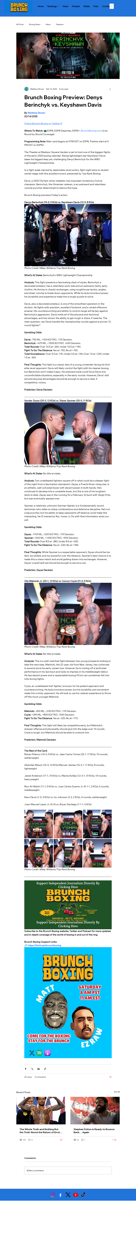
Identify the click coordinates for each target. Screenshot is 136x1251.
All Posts (20, 24)
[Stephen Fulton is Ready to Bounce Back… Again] (95, 1110)
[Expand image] (38, 824)
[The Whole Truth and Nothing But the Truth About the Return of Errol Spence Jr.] (41, 1110)
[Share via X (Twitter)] (32, 1069)
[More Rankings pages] (58, 6)
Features (59, 24)
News (48, 24)
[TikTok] (83, 1195)
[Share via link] (45, 1069)
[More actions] (110, 89)
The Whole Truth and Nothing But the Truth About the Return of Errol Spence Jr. (40, 1131)
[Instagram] (53, 1195)
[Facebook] (60, 1195)
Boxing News (34, 24)
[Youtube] (76, 1195)
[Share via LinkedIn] (38, 1069)
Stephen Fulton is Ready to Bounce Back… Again (94, 1131)
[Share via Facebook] (25, 1069)
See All (117, 1092)
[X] (68, 1195)
